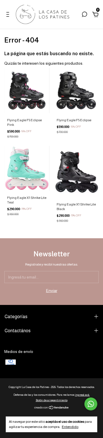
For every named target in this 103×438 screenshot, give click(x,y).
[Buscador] (84, 15)
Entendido (70, 427)
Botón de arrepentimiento (52, 400)
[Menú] (8, 15)
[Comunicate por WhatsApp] (90, 403)
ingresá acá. (82, 394)
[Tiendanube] (52, 408)
